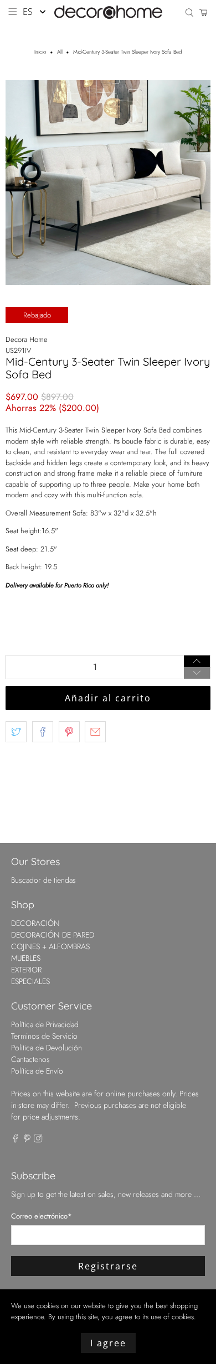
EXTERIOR (26, 969)
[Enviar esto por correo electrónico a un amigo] (95, 731)
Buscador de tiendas (43, 880)
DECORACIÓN (35, 923)
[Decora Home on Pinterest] (27, 1140)
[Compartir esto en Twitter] (16, 731)
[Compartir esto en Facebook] (42, 731)
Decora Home (27, 339)
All (60, 52)
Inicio (40, 52)
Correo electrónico (41, 1216)
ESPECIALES (30, 981)
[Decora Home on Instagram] (38, 1140)
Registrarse (108, 1266)
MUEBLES (25, 958)
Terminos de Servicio (44, 1036)
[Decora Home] (108, 12)
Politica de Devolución (46, 1047)
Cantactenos (30, 1059)
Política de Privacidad (45, 1024)
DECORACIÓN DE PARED (52, 934)
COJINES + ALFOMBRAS (50, 946)
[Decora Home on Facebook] (15, 1140)
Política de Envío (37, 1070)
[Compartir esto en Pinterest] (69, 731)
